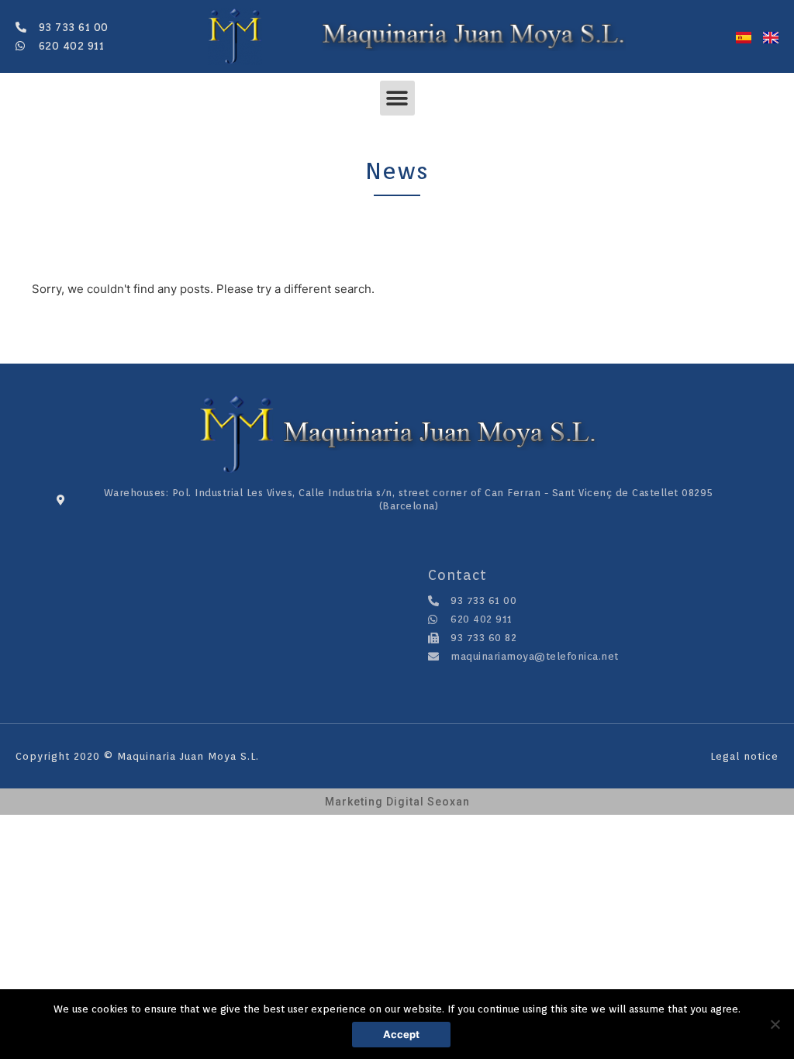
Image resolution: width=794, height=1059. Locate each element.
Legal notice (744, 756)
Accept (401, 1034)
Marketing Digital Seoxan (397, 801)
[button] (397, 98)
